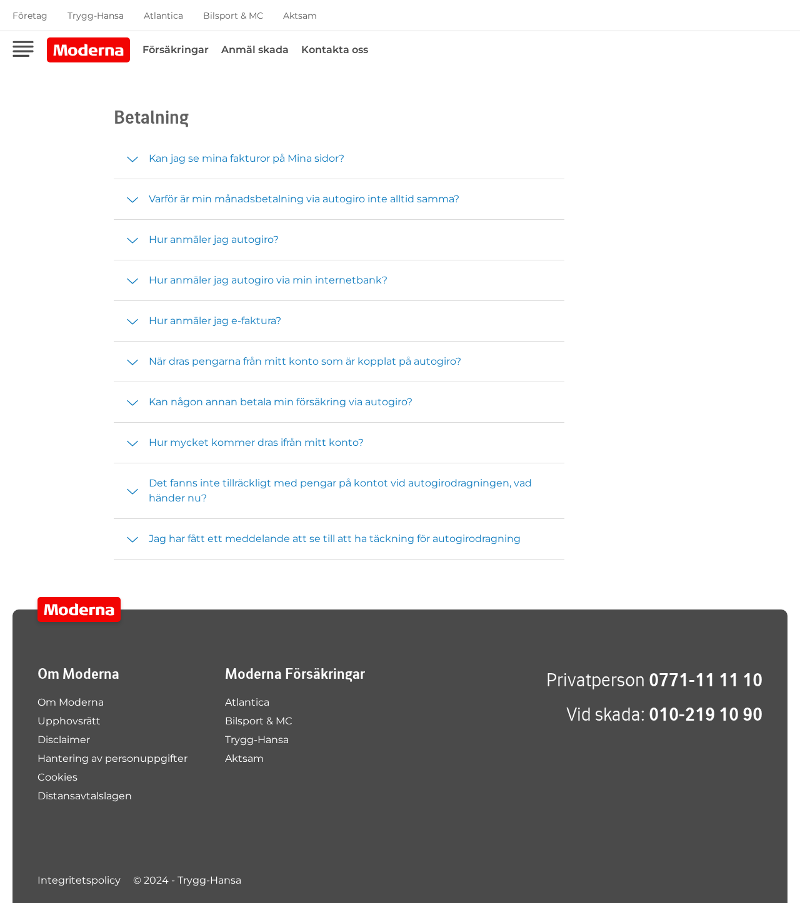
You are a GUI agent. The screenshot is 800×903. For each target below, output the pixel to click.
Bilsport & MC (233, 15)
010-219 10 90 (705, 714)
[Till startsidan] (79, 609)
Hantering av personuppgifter (113, 758)
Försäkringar (175, 50)
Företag (30, 15)
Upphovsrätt (69, 721)
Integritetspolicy (79, 880)
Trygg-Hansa (96, 15)
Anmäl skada (255, 50)
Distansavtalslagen (85, 796)
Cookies (58, 777)
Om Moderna (71, 702)
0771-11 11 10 (705, 680)
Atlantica (163, 15)
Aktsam (300, 15)
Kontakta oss (334, 50)
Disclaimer (64, 740)
